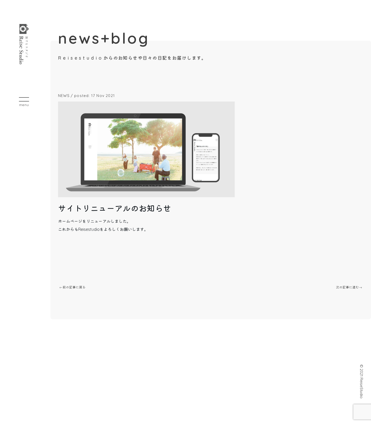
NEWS (64, 95)
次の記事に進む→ (349, 287)
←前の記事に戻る (72, 287)
